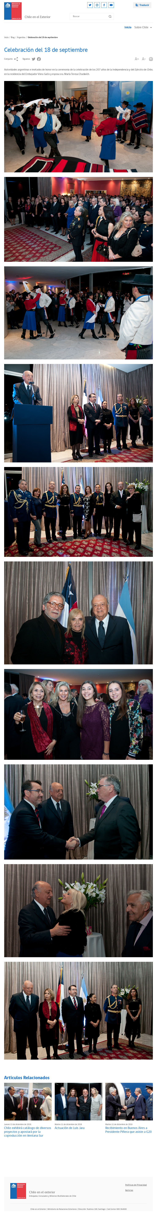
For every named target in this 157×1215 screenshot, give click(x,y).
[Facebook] (104, 5)
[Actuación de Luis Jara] (78, 1101)
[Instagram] (97, 5)
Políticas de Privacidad (136, 1185)
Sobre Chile (141, 27)
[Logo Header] (13, 11)
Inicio (127, 27)
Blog (13, 37)
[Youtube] (111, 5)
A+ (137, 59)
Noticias (129, 1190)
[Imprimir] (151, 59)
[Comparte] (16, 59)
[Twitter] (90, 5)
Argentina (21, 37)
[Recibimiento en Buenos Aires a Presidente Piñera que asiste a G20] (129, 1101)
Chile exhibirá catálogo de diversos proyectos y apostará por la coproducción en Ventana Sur (27, 1132)
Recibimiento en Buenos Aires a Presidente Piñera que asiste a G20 (128, 1130)
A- (144, 59)
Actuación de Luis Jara (69, 1128)
